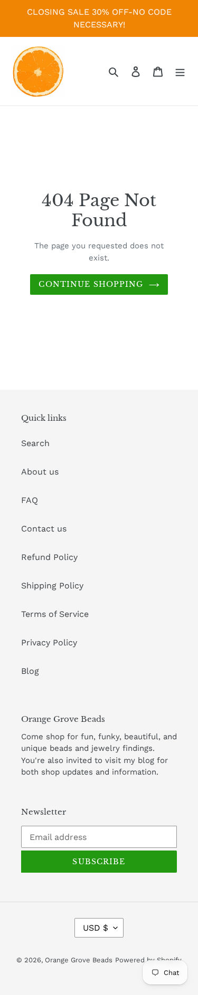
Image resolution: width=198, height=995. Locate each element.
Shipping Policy (52, 586)
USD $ (95, 928)
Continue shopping (91, 284)
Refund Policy (49, 557)
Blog (30, 671)
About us (40, 472)
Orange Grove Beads (78, 960)
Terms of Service (55, 614)
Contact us (44, 529)
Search (35, 443)
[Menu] (180, 71)
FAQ (29, 500)
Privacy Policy (49, 642)
